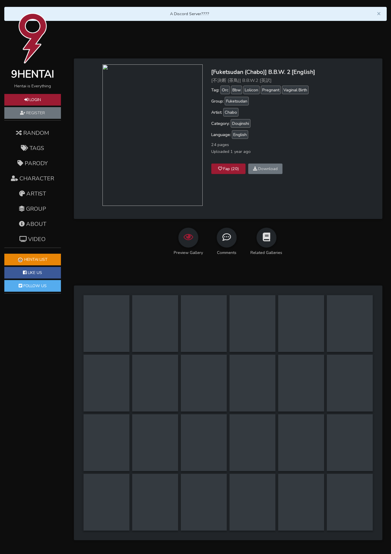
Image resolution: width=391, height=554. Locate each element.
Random (35, 133)
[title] (106, 298)
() (231, 168)
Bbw (236, 90)
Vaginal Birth (295, 90)
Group (35, 209)
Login (34, 99)
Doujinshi (240, 123)
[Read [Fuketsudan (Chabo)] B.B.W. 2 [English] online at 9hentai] (152, 135)
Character (36, 178)
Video (36, 239)
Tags (36, 148)
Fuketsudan (236, 101)
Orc (225, 90)
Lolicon (251, 90)
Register (35, 113)
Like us (34, 272)
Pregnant (270, 90)
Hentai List (35, 259)
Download (267, 168)
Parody (35, 163)
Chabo (231, 112)
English (240, 134)
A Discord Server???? (189, 14)
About (35, 224)
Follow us (34, 286)
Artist (35, 194)
